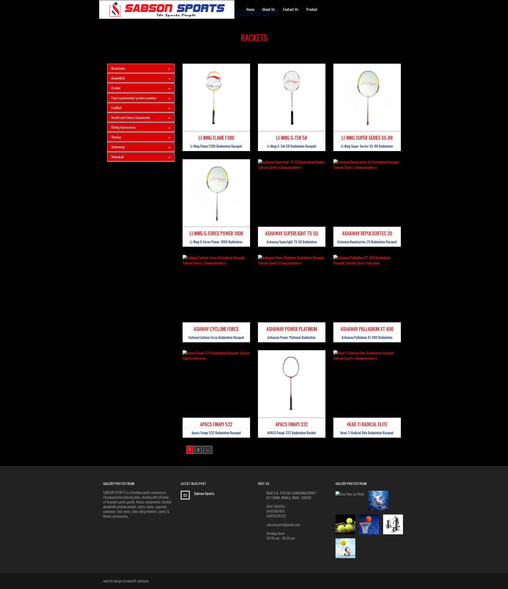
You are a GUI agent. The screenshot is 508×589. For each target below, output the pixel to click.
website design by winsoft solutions (126, 580)
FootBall (116, 107)
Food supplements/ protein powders (134, 98)
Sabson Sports (204, 493)
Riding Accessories (123, 127)
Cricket (115, 88)
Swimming (118, 146)
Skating (116, 137)
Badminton (118, 68)
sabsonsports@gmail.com (283, 524)
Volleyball (117, 156)
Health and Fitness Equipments (130, 117)
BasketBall (118, 78)
